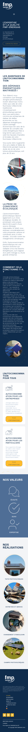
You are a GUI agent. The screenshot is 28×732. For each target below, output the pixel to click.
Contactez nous (11, 44)
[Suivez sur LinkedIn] (4, 715)
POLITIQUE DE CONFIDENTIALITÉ (11, 725)
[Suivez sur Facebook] (12, 715)
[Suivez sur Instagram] (8, 715)
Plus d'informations (14, 419)
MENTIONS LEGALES (8, 721)
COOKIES (5, 723)
